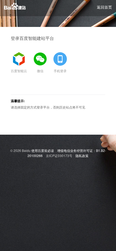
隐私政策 (82, 155)
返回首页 (104, 7)
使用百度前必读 (42, 150)
